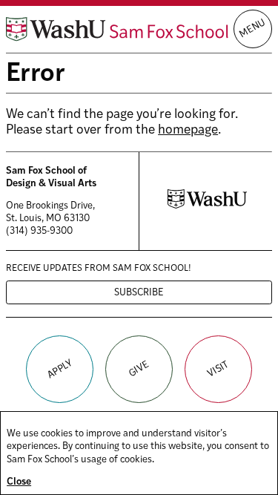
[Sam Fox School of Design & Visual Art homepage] (117, 29)
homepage (188, 130)
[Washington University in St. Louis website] (207, 206)
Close (19, 482)
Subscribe (139, 293)
